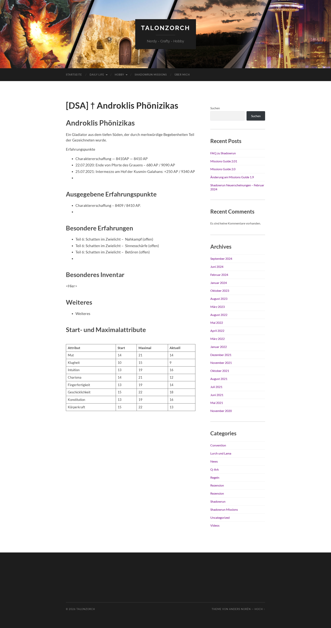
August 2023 (218, 298)
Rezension (217, 485)
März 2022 (217, 338)
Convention (218, 445)
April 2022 (217, 330)
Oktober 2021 (219, 370)
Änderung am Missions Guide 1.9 (232, 177)
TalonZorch (165, 27)
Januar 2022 (218, 347)
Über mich (182, 74)
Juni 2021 (216, 395)
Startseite (74, 74)
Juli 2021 (216, 387)
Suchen (215, 108)
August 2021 (218, 379)
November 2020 (221, 411)
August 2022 (218, 314)
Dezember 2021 (220, 355)
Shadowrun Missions (151, 74)
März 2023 (217, 306)
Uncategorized (220, 517)
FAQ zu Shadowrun (223, 153)
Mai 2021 (216, 402)
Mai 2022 (216, 322)
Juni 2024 (216, 266)
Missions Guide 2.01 (223, 161)
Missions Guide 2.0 (222, 169)
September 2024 (221, 258)
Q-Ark (214, 469)
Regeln (214, 477)
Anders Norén (240, 609)
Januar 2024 (218, 282)
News (214, 461)
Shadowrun (217, 501)
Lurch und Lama (220, 453)
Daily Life (97, 74)
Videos (215, 525)
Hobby (119, 74)
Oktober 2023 (219, 290)
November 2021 (221, 362)
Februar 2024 (219, 274)
